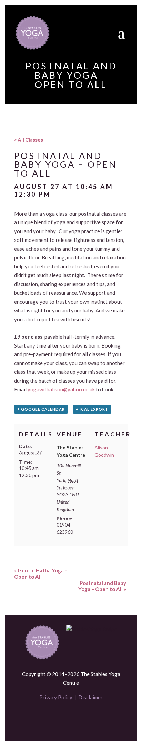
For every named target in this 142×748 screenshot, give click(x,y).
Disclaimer (90, 697)
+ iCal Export (92, 409)
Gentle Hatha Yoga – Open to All (41, 573)
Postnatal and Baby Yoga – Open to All (102, 586)
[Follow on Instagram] (82, 717)
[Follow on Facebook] (59, 717)
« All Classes (28, 139)
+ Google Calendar (41, 409)
